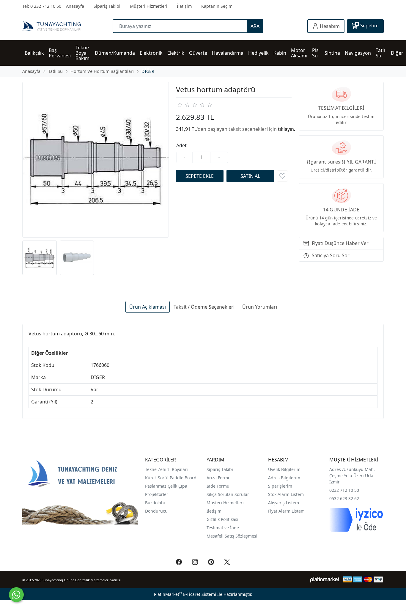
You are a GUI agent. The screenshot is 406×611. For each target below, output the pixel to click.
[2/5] (183, 104)
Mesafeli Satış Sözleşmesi (232, 536)
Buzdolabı (155, 502)
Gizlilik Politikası (223, 519)
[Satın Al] (250, 176)
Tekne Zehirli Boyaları (166, 469)
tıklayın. (286, 129)
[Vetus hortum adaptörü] (96, 160)
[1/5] (179, 104)
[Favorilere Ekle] (282, 176)
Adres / (336, 469)
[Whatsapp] (16, 594)
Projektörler (156, 494)
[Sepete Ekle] (200, 176)
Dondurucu (156, 511)
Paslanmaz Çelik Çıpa (166, 486)
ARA (255, 26)
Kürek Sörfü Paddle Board (170, 477)
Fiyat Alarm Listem (286, 511)
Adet (181, 145)
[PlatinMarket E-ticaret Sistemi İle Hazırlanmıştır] (324, 579)
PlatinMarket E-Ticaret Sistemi (185, 594)
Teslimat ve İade (223, 527)
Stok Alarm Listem (286, 494)
